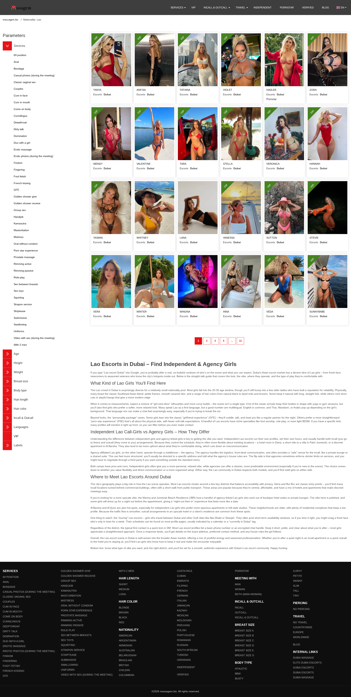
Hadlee (271, 89)
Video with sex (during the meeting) (87, 674)
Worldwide (301, 637)
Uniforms (68, 669)
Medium (124, 589)
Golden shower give (75, 570)
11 (240, 340)
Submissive (68, 659)
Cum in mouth (12, 611)
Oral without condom (77, 605)
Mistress (67, 600)
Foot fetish (11, 665)
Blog (325, 7)
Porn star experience (76, 610)
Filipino (182, 585)
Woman (240, 589)
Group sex (68, 580)
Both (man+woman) (248, 594)
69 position (11, 576)
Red (121, 622)
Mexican (182, 615)
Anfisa (141, 89)
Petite (297, 575)
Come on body (13, 616)
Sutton (271, 237)
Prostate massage (74, 615)
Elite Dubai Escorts (307, 662)
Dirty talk (10, 631)
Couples (9, 601)
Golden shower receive (78, 575)
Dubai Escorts (303, 667)
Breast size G (244, 655)
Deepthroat (11, 626)
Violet (227, 89)
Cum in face (11, 606)
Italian (181, 600)
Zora (313, 89)
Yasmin (98, 237)
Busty (239, 678)
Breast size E (244, 650)
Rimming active (71, 620)
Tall (296, 590)
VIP (193, 7)
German (182, 595)
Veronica (273, 163)
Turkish (182, 654)
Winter (142, 311)
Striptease (69, 654)
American (125, 635)
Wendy (98, 163)
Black (123, 617)
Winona (185, 311)
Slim (296, 585)
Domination (11, 636)
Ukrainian (184, 659)
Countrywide (302, 627)
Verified (308, 7)
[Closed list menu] (7, 46)
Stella (228, 163)
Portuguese (186, 635)
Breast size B (244, 635)
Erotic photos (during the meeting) (29, 651)
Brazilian (125, 660)
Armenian (125, 645)
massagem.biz (11, 19)
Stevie (314, 237)
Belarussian (127, 655)
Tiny (296, 595)
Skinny (297, 580)
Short (123, 584)
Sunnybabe (317, 311)
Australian (127, 650)
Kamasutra (69, 590)
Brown (124, 612)
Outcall (241, 612)
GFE (5, 675)
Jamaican (183, 605)
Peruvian (183, 625)
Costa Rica (184, 570)
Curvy (297, 570)
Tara (183, 163)
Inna (226, 311)
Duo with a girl (13, 641)
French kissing (13, 670)
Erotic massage (14, 646)
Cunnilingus (11, 621)
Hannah (315, 163)
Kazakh (182, 610)
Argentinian (127, 640)
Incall (239, 607)
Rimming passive (72, 625)
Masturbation (71, 595)
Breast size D (244, 645)
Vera (96, 311)
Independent (263, 7)
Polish (181, 630)
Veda (269, 311)
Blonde (124, 607)
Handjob (67, 585)
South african (187, 650)
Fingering (10, 660)
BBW (238, 673)
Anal (6, 581)
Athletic (241, 668)
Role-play (68, 630)
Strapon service (73, 650)
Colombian (126, 675)
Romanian (184, 640)
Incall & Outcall (247, 617)
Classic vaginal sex (17, 596)
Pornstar (287, 7)
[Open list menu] (7, 354)
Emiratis (183, 580)
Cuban (181, 575)
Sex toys (67, 640)
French (182, 590)
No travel (300, 622)
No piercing (301, 609)
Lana (183, 237)
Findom (8, 656)
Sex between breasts (76, 635)
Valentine (143, 163)
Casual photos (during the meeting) (29, 591)
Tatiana (185, 89)
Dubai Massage (303, 657)
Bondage (9, 586)
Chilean (124, 670)
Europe (298, 632)
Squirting (68, 645)
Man (238, 584)
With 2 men (126, 570)
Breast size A (244, 630)
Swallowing (69, 664)
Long (122, 594)
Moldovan (184, 620)
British (124, 665)
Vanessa (229, 237)
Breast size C (244, 640)
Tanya (97, 89)
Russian (182, 645)
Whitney (142, 237)
